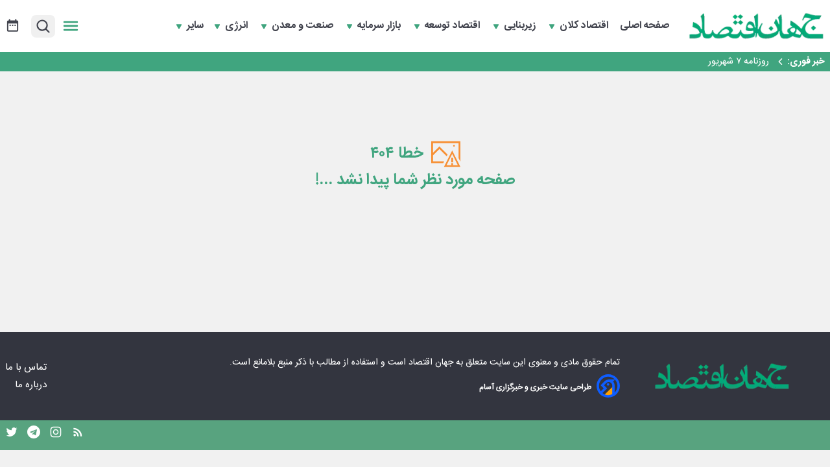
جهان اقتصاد (431, 362)
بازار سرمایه (380, 26)
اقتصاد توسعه (453, 26)
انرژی (237, 26)
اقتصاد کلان (585, 26)
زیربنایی (521, 26)
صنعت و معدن (304, 26)
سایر (195, 26)
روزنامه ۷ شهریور (738, 61)
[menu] (70, 26)
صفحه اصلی (644, 26)
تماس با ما (27, 367)
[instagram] (55, 435)
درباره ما (32, 385)
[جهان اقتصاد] (757, 26)
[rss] (77, 435)
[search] (43, 26)
